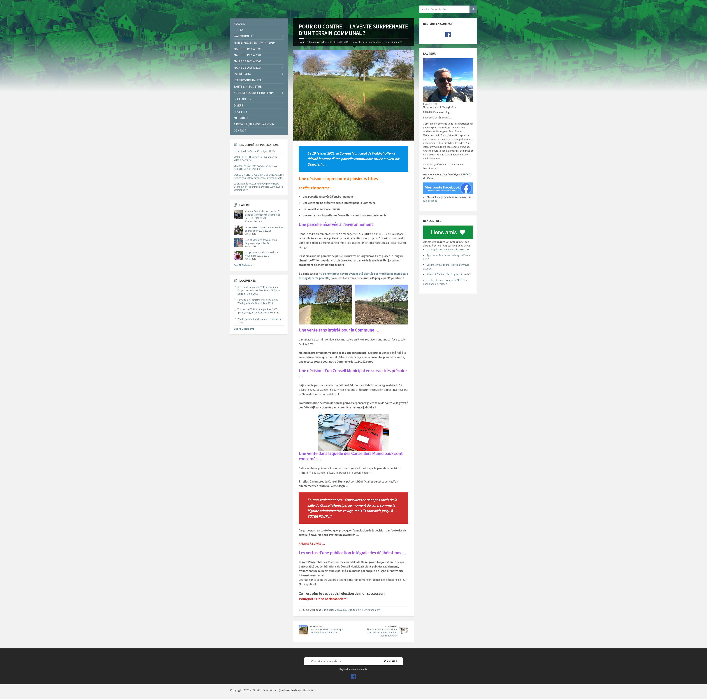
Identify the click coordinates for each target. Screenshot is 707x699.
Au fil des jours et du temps (254, 93)
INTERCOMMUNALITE (248, 80)
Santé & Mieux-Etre (248, 86)
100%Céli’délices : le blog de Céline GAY (449, 274)
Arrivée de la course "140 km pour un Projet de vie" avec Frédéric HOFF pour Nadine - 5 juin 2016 (259, 290)
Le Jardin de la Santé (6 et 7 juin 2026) (254, 151)
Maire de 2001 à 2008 (247, 61)
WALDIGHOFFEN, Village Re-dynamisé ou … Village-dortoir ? (257, 158)
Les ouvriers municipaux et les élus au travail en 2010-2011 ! (264, 229)
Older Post (391, 626)
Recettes (240, 111)
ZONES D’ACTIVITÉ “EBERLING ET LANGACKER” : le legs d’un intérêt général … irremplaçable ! (259, 176)
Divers (238, 105)
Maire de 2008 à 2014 (247, 67)
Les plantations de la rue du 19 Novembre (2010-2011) (261, 254)
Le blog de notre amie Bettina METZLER (448, 249)
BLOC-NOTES (242, 99)
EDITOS (239, 30)
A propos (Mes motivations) (254, 124)
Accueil (239, 23)
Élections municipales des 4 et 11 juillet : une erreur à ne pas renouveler (382, 632)
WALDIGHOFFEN (244, 36)
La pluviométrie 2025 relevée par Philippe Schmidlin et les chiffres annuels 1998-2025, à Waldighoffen (258, 186)
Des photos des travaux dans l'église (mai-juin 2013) (261, 241)
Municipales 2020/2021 (334, 609)
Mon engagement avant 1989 (254, 42)
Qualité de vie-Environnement (364, 609)
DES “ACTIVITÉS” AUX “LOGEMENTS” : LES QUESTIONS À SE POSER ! (255, 167)
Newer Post (316, 626)
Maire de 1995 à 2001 (247, 55)
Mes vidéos (241, 118)
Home (302, 42)
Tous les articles (318, 42)
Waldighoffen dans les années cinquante (260, 319)
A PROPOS (465, 174)
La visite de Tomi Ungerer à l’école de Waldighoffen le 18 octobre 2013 (258, 301)
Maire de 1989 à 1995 (247, 49)
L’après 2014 (242, 74)
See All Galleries (243, 265)
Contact (240, 130)
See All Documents (244, 328)
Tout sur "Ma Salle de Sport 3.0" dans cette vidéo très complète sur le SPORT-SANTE (262, 215)
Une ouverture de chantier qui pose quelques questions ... (326, 631)
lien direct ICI (430, 201)
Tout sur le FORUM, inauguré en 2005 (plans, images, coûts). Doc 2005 (257, 311)
